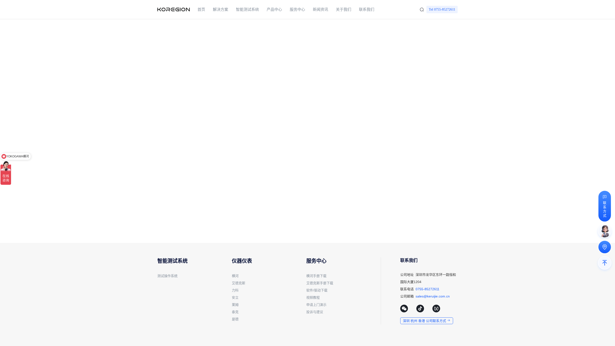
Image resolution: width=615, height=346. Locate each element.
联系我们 (366, 9)
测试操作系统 (167, 276)
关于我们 (343, 9)
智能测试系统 (247, 9)
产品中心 (274, 9)
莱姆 (235, 305)
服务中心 (297, 9)
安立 (235, 297)
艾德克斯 (238, 283)
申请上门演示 (316, 305)
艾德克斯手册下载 (319, 283)
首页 (201, 9)
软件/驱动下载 (316, 290)
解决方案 (220, 9)
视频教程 (313, 297)
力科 (235, 290)
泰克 (235, 312)
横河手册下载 (316, 276)
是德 (235, 319)
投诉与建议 (314, 312)
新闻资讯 (320, 9)
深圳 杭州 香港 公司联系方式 (425, 321)
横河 (235, 276)
